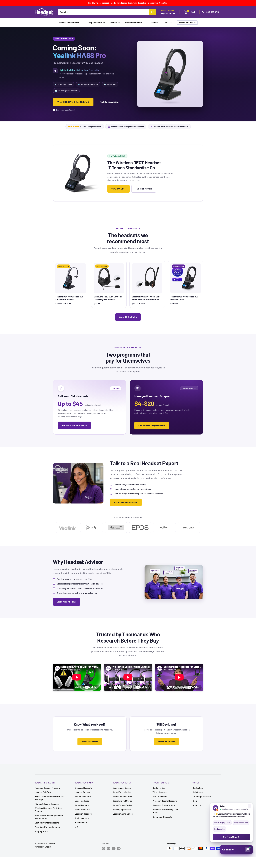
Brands (113, 22)
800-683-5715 (212, 12)
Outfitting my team (222, 823)
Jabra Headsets (82, 805)
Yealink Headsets (83, 796)
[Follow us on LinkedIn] (119, 848)
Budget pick (219, 829)
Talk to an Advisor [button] (187, 22)
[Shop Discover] (189, 527)
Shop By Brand (41, 831)
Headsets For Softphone (164, 805)
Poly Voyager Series (122, 809)
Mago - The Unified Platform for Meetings (49, 798)
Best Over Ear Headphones (47, 827)
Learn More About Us (66, 601)
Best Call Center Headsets (47, 822)
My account (167, 13)
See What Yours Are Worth (74, 425)
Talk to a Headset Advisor (126, 502)
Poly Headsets (81, 822)
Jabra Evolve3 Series (122, 800)
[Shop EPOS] (140, 527)
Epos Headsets (82, 800)
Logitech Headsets (83, 813)
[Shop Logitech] (164, 527)
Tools (166, 22)
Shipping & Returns (202, 796)
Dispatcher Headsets (162, 816)
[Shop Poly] (91, 527)
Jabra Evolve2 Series (122, 796)
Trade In (154, 22)
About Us (197, 805)
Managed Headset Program (47, 788)
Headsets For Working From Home (165, 811)
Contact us (198, 788)
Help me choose (241, 823)
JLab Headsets (82, 818)
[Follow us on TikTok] (113, 848)
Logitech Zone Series (123, 813)
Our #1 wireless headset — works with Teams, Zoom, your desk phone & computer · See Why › (128, 3)
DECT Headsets (160, 796)
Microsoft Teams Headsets (47, 804)
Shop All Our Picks (128, 317)
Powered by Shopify (43, 847)
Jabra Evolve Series (122, 792)
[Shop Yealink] (67, 527)
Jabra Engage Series (122, 805)
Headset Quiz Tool (43, 792)
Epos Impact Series (122, 788)
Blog (195, 800)
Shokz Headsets (82, 809)
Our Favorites (159, 788)
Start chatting (230, 837)
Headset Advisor (82, 792)
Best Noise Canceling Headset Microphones (49, 817)
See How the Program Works (151, 425)
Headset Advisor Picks (69, 22)
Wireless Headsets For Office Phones (48, 809)
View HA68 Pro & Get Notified (73, 101)
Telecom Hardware (133, 22)
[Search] (152, 12)
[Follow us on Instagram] (103, 848)
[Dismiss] (249, 806)
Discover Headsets (83, 788)
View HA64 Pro (118, 188)
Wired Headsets (160, 792)
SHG (77, 826)
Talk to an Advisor (109, 101)
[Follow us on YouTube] (108, 848)
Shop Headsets (95, 22)
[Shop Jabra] (116, 527)
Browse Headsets (89, 741)
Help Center (198, 792)
